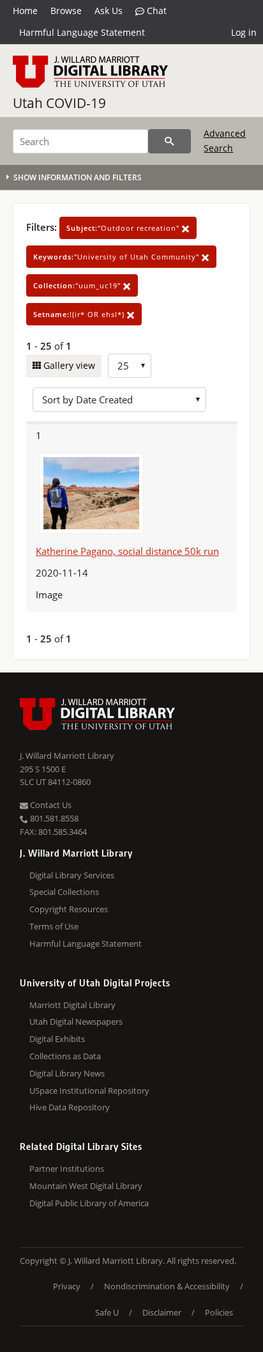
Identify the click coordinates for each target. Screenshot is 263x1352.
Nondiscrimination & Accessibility (167, 1286)
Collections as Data (65, 1056)
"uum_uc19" (78, 285)
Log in (244, 32)
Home (25, 10)
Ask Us (108, 10)
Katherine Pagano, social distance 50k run (127, 551)
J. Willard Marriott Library (67, 755)
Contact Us (49, 805)
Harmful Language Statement (82, 32)
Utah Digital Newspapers (76, 1021)
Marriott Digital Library (72, 1005)
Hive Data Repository (69, 1107)
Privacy (66, 1286)
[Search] (169, 141)
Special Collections (64, 891)
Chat (155, 10)
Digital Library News (67, 1073)
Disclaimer (161, 1312)
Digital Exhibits (57, 1039)
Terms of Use (54, 926)
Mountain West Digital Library (85, 1186)
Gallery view (68, 365)
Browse (66, 10)
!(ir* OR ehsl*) (80, 314)
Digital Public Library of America (89, 1203)
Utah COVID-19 (59, 103)
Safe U (107, 1312)
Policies (219, 1312)
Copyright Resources (68, 909)
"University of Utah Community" (117, 256)
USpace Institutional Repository (89, 1090)
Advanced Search (225, 140)
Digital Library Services (71, 875)
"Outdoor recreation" (124, 228)
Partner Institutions (66, 1168)
